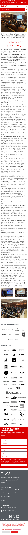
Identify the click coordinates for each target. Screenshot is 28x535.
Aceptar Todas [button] (14, 531)
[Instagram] (24, 2)
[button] (26, 6)
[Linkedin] (26, 2)
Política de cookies (17, 529)
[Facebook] (21, 2)
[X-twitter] (22, 2)
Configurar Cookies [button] (6, 531)
